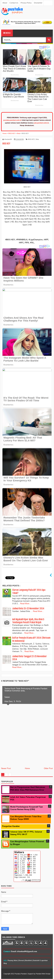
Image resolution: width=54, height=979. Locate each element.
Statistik (36, 960)
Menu (8, 33)
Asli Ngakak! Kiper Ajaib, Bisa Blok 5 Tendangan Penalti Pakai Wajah (28, 621)
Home (27, 768)
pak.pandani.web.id (41, 123)
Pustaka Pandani (20, 974)
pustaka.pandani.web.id (12, 120)
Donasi (21, 960)
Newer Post (6, 768)
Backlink (28, 960)
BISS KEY (31, 139)
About (4, 3)
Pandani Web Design (43, 974)
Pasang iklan (12, 960)
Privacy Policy (26, 3)
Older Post (48, 768)
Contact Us (14, 3)
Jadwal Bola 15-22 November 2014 (28, 608)
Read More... (25, 603)
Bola (37, 139)
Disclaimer (38, 3)
